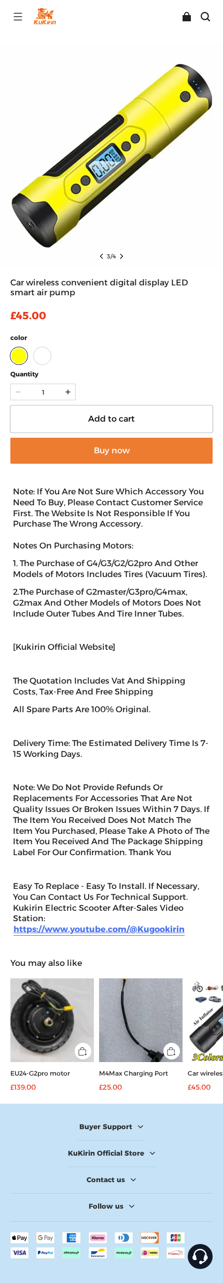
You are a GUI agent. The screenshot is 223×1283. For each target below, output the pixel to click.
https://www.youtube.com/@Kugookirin (99, 929)
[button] (17, 16)
